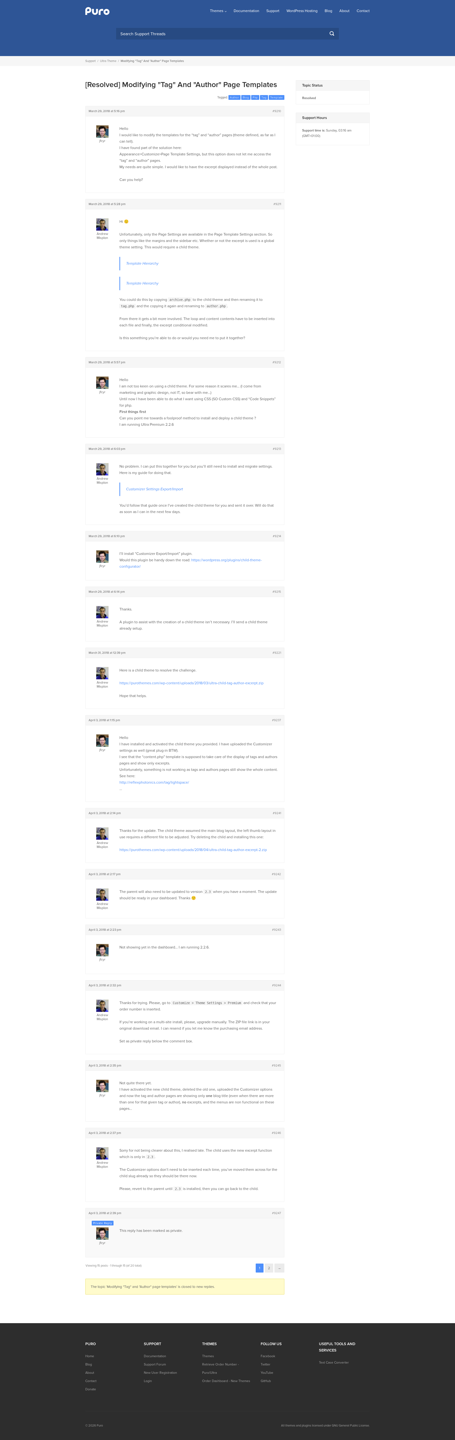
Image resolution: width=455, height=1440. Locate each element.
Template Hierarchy (142, 263)
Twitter (265, 1364)
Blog (328, 11)
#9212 (277, 362)
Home (89, 1356)
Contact (363, 11)
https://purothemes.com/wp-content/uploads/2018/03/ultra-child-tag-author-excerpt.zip (191, 683)
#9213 (277, 449)
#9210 (277, 111)
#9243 (276, 930)
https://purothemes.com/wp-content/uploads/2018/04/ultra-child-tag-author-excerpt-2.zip (193, 849)
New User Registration (160, 1373)
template (276, 97)
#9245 (276, 1065)
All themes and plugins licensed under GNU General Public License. (325, 1425)
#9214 (277, 536)
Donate (90, 1389)
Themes (216, 11)
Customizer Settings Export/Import (154, 489)
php (255, 97)
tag (263, 97)
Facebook (268, 1356)
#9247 (276, 1213)
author (234, 97)
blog (246, 97)
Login (148, 1381)
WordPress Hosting (302, 11)
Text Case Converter (334, 1363)
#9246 (276, 1133)
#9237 (276, 720)
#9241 (277, 813)
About (344, 11)
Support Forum (155, 1364)
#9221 (277, 653)
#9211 (277, 204)
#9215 (277, 592)
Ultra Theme (108, 61)
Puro (100, 1425)
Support (272, 11)
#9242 (276, 874)
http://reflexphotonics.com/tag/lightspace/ (154, 782)
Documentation (246, 11)
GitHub (266, 1381)
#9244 (276, 985)
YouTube (267, 1373)
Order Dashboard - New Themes (226, 1381)
